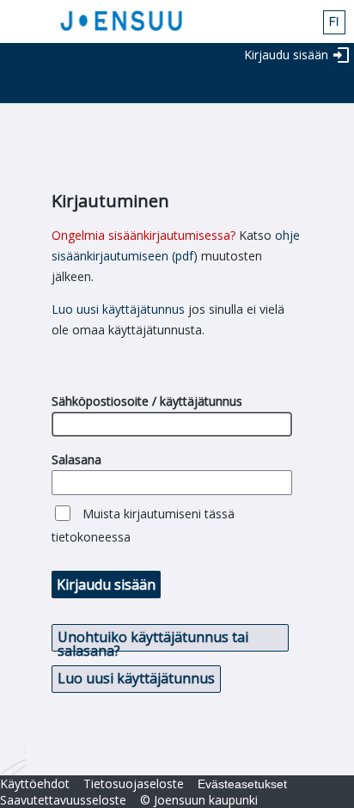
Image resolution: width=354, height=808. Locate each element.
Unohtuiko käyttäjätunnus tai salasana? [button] (153, 639)
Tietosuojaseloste (133, 783)
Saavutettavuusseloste (63, 800)
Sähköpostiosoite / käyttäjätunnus (147, 401)
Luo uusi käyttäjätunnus (118, 309)
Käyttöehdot (35, 783)
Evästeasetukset (242, 784)
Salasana (76, 459)
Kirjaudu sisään (286, 54)
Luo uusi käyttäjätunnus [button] (136, 678)
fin (334, 22)
